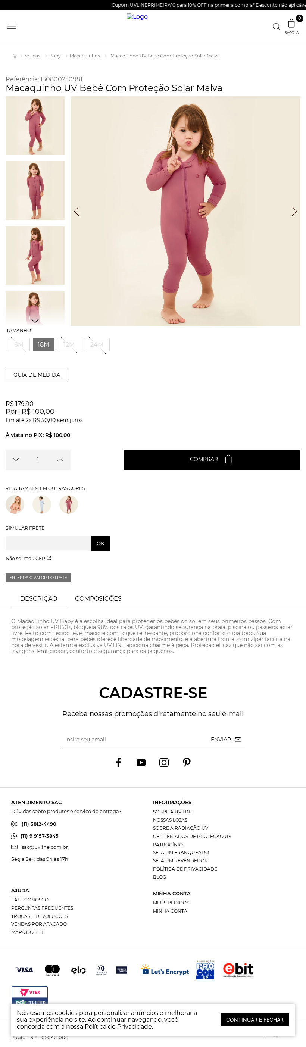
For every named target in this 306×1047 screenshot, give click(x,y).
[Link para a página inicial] (15, 56)
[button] (19, 344)
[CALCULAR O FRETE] (100, 543)
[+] (60, 460)
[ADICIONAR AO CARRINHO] (212, 460)
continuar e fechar (255, 1019)
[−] (16, 460)
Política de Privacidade (118, 1026)
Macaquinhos (85, 56)
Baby (55, 56)
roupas (32, 56)
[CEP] (58, 538)
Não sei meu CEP (25, 558)
